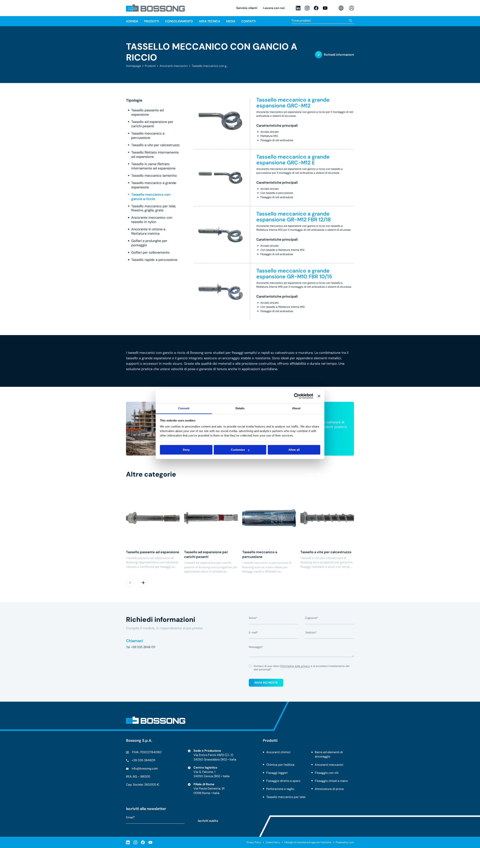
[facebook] (316, 8)
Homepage (133, 66)
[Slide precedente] (130, 582)
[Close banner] (319, 396)
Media (230, 21)
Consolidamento (179, 21)
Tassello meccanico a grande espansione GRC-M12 (293, 102)
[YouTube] (325, 8)
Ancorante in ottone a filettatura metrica (148, 231)
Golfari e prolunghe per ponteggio (149, 243)
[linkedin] (298, 8)
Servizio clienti (246, 8)
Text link (153, 529)
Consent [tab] (183, 408)
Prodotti (150, 66)
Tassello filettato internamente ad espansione (155, 154)
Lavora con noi (274, 8)
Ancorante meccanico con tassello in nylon (151, 220)
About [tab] (296, 408)
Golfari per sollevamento (150, 253)
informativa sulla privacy (295, 666)
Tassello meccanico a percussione (147, 135)
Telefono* (311, 633)
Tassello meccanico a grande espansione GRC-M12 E (293, 159)
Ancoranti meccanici (174, 66)
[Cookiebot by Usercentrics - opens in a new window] (296, 396)
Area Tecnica (209, 21)
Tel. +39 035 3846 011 (140, 647)
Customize (238, 449)
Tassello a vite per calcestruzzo (155, 145)
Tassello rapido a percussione (154, 260)
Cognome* (311, 618)
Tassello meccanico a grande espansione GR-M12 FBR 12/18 (293, 216)
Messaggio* (256, 647)
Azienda (132, 21)
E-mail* (253, 633)
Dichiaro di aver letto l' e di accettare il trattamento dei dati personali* (301, 668)
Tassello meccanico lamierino (154, 176)
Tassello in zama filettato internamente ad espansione (153, 166)
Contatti (248, 21)
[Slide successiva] (142, 582)
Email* (130, 817)
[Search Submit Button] (350, 20)
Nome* (253, 618)
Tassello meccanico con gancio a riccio (150, 196)
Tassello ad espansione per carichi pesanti (152, 124)
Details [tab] (240, 408)
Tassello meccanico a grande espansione (153, 185)
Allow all (294, 449)
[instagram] (307, 8)
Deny (186, 449)
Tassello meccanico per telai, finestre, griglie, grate (153, 208)
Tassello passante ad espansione (147, 112)
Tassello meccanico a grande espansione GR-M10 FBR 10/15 (294, 273)
